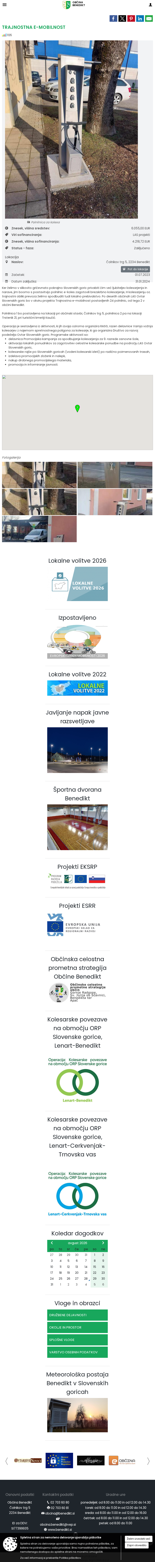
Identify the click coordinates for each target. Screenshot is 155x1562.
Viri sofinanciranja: (27, 235)
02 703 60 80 (59, 1502)
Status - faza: (23, 248)
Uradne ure (115, 1494)
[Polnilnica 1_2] (115, 475)
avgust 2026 (77, 1243)
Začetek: (18, 275)
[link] (113, 18)
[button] (6, 1461)
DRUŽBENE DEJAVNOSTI (67, 1315)
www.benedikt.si (60, 1529)
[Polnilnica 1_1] (40, 475)
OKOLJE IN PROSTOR (65, 1327)
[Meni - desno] (150, 4)
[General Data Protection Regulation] (29, 1460)
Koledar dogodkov (77, 1233)
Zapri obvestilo (137, 1545)
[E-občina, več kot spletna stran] (92, 1460)
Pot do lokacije (137, 269)
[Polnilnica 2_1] (115, 502)
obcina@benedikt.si (60, 1513)
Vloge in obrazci (77, 1303)
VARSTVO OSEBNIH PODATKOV (73, 1352)
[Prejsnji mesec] (51, 1242)
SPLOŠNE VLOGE (61, 1339)
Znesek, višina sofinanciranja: (35, 241)
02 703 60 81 (60, 1508)
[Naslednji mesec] (103, 1242)
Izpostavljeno (77, 618)
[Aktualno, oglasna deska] (123, 1460)
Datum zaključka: (24, 281)
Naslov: (17, 262)
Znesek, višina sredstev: (31, 228)
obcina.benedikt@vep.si (58, 1524)
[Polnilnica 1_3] (40, 502)
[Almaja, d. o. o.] (60, 1460)
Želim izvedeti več (138, 1539)
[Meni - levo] (4, 4)
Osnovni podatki (19, 1494)
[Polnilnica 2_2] (39, 529)
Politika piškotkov (70, 1558)
